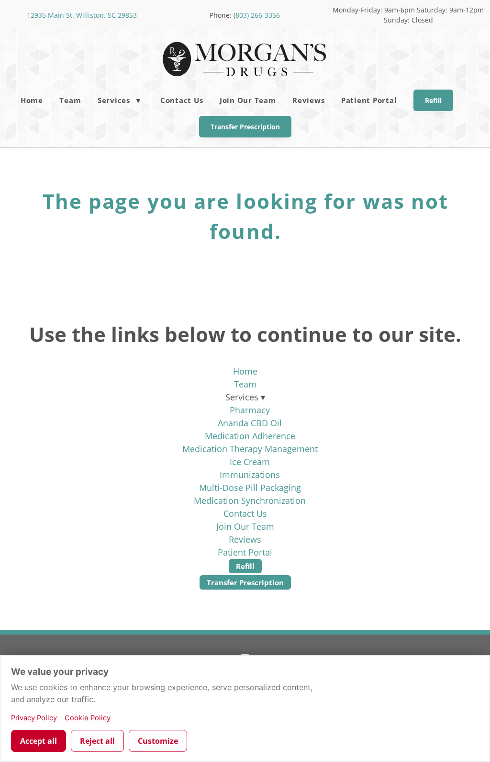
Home (32, 100)
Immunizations (250, 474)
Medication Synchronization (250, 500)
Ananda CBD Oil (250, 423)
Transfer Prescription (245, 127)
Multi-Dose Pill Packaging (250, 487)
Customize (158, 741)
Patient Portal (369, 100)
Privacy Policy (34, 718)
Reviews (308, 100)
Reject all (97, 741)
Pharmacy (250, 410)
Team (70, 100)
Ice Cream (250, 461)
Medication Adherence (250, 436)
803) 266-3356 (257, 15)
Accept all (38, 741)
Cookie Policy (88, 718)
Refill (433, 100)
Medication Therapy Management (250, 449)
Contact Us (181, 100)
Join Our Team (248, 100)
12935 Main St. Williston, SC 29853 (82, 15)
